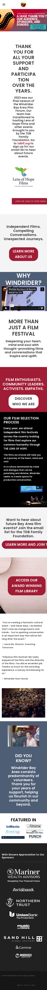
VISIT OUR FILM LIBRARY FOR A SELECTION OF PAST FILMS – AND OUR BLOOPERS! (38, 27)
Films (26, 985)
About (19, 985)
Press (33, 985)
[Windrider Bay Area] (23, 4)
